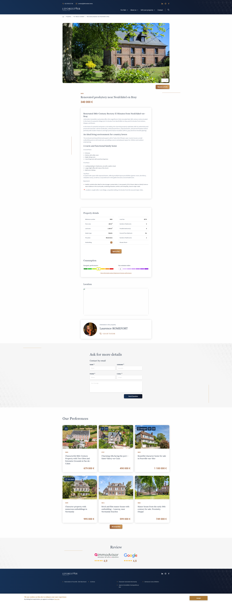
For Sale (123, 10)
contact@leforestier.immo (85, 3)
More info (56, 599)
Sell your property (147, 10)
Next (167, 80)
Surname (120, 364)
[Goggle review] (130, 555)
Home (63, 16)
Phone (92, 374)
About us (133, 10)
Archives (92, 582)
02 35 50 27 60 (69, 3)
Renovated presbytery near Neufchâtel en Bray (98, 16)
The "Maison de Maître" (79, 16)
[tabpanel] (116, 53)
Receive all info (163, 87)
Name (91, 364)
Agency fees (116, 251)
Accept (199, 598)
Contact (160, 10)
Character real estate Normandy (128, 582)
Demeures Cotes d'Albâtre (152, 582)
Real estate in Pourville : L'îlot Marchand (75, 582)
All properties (116, 527)
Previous (163, 80)
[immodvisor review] (106, 555)
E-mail (119, 374)
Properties (68, 16)
